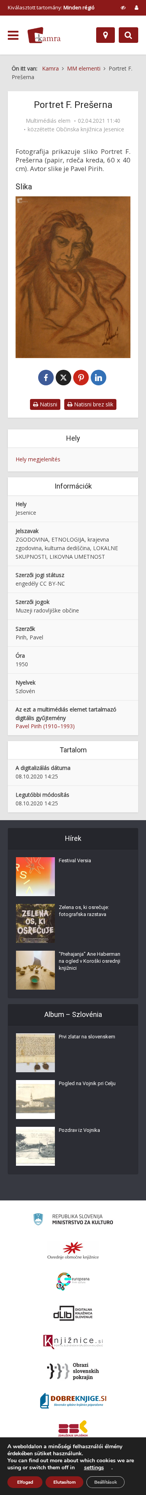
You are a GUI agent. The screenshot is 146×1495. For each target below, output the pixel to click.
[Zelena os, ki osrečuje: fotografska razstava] (35, 923)
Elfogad (25, 1482)
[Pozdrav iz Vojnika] (35, 1146)
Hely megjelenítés (38, 459)
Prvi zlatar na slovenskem (87, 1037)
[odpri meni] (13, 35)
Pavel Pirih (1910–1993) (45, 726)
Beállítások (105, 1482)
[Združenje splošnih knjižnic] (73, 1430)
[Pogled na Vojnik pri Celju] (35, 1099)
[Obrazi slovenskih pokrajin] (73, 1371)
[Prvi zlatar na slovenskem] (35, 1052)
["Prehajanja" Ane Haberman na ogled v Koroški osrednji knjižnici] (35, 970)
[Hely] (105, 35)
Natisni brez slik (92, 404)
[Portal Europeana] (73, 1282)
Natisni (47, 404)
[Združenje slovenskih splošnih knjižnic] (73, 1342)
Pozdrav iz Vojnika (79, 1130)
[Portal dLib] (73, 1313)
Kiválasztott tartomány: (51, 7)
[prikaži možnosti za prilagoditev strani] (123, 7)
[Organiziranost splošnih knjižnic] (73, 1250)
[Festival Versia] (35, 876)
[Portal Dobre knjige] (73, 1401)
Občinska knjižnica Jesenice (90, 129)
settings (94, 1467)
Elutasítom (64, 1482)
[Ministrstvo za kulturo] (73, 1220)
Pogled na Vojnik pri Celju (87, 1083)
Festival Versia (75, 860)
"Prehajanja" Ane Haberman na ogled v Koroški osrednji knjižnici (89, 961)
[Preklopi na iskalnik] (128, 35)
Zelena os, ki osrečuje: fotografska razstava (84, 910)
